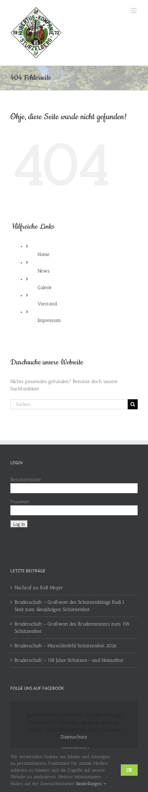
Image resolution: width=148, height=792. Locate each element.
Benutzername (25, 480)
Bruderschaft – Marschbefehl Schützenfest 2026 (65, 646)
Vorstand (47, 304)
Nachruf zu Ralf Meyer (38, 588)
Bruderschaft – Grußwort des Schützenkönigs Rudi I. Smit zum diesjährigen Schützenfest (69, 605)
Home (44, 254)
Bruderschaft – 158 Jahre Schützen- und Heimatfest (69, 660)
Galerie (45, 287)
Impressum (49, 320)
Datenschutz (74, 737)
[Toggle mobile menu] (134, 10)
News (44, 271)
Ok (129, 770)
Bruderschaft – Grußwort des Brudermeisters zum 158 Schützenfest (71, 627)
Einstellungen (89, 783)
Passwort (20, 502)
